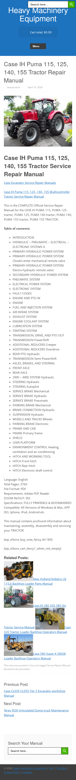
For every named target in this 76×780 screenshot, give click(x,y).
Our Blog (61, 768)
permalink (24, 669)
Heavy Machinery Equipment (38, 13)
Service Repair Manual (58, 665)
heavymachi (13, 87)
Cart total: (40, 32)
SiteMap (27, 772)
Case (31, 665)
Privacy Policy (12, 772)
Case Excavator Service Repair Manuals (30, 183)
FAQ (51, 768)
